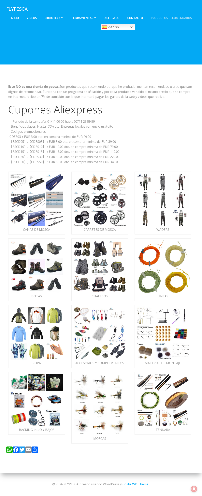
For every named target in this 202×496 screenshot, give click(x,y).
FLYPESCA (17, 9)
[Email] (28, 450)
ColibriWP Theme (135, 484)
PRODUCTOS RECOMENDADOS (171, 18)
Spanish (113, 27)
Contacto (135, 18)
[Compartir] (35, 450)
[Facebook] (16, 450)
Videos (32, 18)
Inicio (14, 18)
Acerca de (112, 18)
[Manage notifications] (194, 489)
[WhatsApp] (9, 450)
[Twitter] (22, 450)
